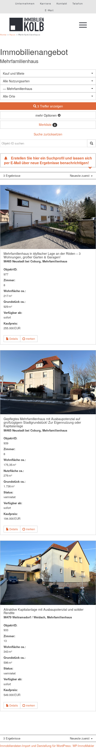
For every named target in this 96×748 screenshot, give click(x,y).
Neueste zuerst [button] (80, 175)
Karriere (45, 3)
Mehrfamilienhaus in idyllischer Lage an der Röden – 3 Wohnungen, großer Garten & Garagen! (42, 255)
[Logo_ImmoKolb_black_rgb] (40, 24)
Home (3, 34)
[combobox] (48, 96)
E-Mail (49, 10)
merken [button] (30, 338)
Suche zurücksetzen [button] (48, 134)
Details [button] (13, 338)
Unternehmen (25, 3)
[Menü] (81, 24)
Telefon (78, 3)
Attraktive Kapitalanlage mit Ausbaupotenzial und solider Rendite (43, 611)
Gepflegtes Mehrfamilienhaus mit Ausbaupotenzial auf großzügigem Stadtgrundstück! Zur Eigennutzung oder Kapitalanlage (42, 422)
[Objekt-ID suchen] (91, 143)
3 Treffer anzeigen (49, 106)
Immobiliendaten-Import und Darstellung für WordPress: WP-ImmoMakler (47, 746)
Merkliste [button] (47, 124)
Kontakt (61, 3)
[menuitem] (25, 3)
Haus (12, 34)
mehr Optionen (46, 115)
